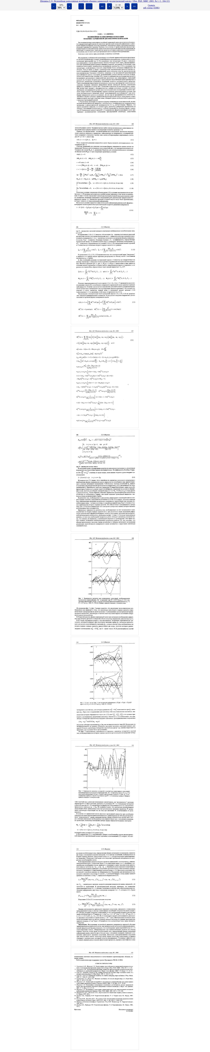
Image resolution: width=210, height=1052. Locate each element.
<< (102, 6)
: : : (89, 6)
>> (134, 6)
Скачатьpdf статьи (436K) (151, 6)
